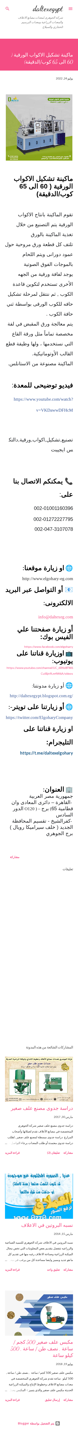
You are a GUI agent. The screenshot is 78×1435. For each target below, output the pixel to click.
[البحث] (7, 7)
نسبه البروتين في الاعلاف (47, 1225)
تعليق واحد (53, 1269)
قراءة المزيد (12, 1152)
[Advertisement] (39, 1006)
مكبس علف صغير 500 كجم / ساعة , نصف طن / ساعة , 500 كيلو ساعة (42, 1348)
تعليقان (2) (53, 1152)
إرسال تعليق (52, 1399)
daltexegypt (48, 8)
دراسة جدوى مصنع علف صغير (42, 1108)
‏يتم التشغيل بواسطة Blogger (36, 1423)
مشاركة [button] (15, 857)
